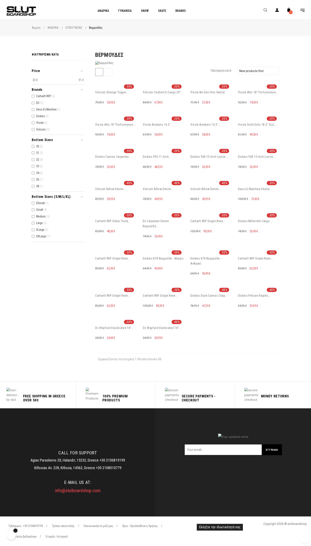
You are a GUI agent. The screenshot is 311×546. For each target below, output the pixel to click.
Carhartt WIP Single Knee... (208, 221)
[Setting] (300, 11)
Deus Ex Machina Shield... (255, 189)
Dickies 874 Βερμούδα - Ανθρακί (205, 261)
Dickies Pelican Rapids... (254, 295)
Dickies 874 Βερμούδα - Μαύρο (163, 258)
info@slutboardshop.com (77, 490)
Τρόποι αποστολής (63, 526)
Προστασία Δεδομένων (22, 536)
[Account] (277, 11)
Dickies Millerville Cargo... (255, 221)
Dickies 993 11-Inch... (157, 156)
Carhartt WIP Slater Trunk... (112, 221)
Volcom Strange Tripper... (111, 92)
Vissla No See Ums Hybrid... (208, 92)
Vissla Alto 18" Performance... (258, 92)
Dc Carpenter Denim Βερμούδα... (156, 223)
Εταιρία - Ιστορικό (57, 536)
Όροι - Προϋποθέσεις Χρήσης (140, 526)
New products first (258, 71)
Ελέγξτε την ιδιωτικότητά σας (220, 527)
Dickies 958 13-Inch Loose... (209, 156)
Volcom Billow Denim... (110, 189)
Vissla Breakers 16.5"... (158, 124)
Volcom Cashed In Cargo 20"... (163, 92)
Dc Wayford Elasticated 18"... (114, 328)
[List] (108, 72)
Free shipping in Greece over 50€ (44, 398)
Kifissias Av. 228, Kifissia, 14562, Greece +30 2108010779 (77, 468)
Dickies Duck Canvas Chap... (209, 295)
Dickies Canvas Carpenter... (113, 156)
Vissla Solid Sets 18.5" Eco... (257, 124)
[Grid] (99, 72)
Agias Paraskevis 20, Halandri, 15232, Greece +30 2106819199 (77, 460)
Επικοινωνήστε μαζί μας (98, 526)
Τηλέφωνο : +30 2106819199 (25, 526)
